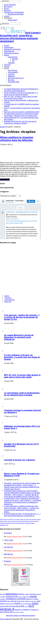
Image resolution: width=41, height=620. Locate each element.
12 (14, 464)
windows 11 (35, 609)
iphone (32, 521)
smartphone (28, 603)
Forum (6, 8)
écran (6, 519)
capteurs (26, 594)
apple (3, 594)
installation (3, 599)
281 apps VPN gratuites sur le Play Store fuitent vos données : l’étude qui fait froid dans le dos (21, 115)
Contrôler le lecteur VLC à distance (19, 460)
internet (36, 521)
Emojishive (8, 533)
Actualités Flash (13, 82)
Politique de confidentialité (14, 12)
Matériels (11, 76)
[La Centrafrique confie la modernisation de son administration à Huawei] (5, 277)
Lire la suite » (5, 180)
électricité (2, 519)
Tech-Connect (5, 619)
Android (15, 59)
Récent (6, 296)
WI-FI (22, 519)
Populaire (8, 298)
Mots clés (7, 302)
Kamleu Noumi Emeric (15, 536)
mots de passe (32, 601)
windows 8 (17, 519)
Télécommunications (11, 53)
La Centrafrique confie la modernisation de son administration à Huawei (22, 394)
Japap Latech (12, 20)
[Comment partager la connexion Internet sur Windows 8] (6, 406)
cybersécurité (21, 523)
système (38, 519)
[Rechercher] (1, 1)
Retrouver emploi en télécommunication (20, 615)
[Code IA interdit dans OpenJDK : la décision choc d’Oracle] (5, 284)
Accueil (6, 45)
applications (3, 525)
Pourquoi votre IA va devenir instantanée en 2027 (22, 112)
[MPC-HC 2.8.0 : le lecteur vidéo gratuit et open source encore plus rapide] (5, 269)
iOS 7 (32, 599)
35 (16, 416)
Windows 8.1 (18, 609)
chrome (39, 594)
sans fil (22, 603)
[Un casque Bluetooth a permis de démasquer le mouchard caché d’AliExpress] (5, 253)
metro (8, 601)
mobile (27, 601)
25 (15, 432)
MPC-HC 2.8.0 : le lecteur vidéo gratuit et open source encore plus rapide (20, 97)
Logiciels (11, 74)
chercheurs (27, 523)
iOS (13, 61)
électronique (16, 612)
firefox (27, 596)
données (20, 596)
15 (15, 450)
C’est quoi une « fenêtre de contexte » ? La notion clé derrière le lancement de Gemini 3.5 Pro (22, 317)
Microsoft (22, 521)
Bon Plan (11, 80)
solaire (1, 521)
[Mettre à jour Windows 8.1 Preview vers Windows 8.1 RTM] (6, 470)
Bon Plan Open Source (16, 78)
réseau (5, 521)
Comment (2, 596)
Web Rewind (8, 554)
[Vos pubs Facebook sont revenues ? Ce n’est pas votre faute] (5, 292)
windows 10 (11, 519)
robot (12, 603)
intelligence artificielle (5, 523)
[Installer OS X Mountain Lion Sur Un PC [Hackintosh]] (9, 440)
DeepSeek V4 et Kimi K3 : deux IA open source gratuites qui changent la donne (20, 122)
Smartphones (12, 57)
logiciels (28, 521)
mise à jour (17, 521)
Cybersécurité (9, 51)
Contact (6, 16)
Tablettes (11, 63)
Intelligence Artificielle (12, 49)
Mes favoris (8, 7)
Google (13, 523)
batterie (33, 523)
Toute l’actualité (10, 5)
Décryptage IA (13, 72)
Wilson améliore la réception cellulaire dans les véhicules (16, 139)
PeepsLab (7, 561)
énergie (22, 612)
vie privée (25, 519)
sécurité (34, 519)
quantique (7, 603)
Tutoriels (7, 65)
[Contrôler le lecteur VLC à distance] (6, 456)
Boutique (7, 10)
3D (7, 525)
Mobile (6, 55)
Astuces (6, 67)
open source (11, 521)
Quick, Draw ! (8, 540)
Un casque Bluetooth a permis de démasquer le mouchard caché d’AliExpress (21, 90)
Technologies (8, 47)
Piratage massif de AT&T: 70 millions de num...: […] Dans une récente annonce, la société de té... (22, 515)
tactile (30, 519)
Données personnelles (16, 14)
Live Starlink (8, 547)
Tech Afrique (12, 70)
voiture (26, 606)
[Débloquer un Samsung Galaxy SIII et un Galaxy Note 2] (6, 422)
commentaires (9, 300)
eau (16, 523)
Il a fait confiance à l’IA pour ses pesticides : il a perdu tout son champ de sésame (21, 94)
